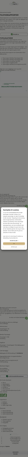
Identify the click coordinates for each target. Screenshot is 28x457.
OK (14, 243)
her (17, 238)
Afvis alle (14, 247)
